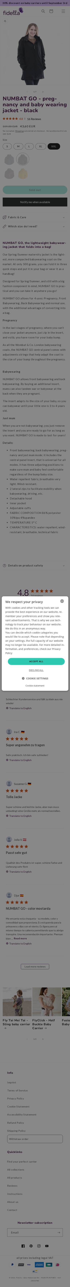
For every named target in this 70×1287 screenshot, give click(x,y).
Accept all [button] (36, 661)
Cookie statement (35, 685)
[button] (35, 678)
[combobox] (62, 601)
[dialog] (35, 643)
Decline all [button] (36, 670)
